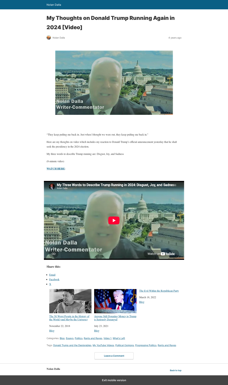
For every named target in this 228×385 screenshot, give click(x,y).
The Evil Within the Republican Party (159, 290)
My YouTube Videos (103, 345)
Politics (78, 338)
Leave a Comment (114, 355)
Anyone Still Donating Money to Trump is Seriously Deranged (115, 317)
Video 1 (107, 338)
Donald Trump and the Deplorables (72, 345)
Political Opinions (124, 345)
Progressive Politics (145, 345)
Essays (69, 338)
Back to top (175, 370)
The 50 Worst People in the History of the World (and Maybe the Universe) (69, 317)
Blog (51, 330)
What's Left (119, 338)
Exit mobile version (114, 380)
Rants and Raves (93, 338)
